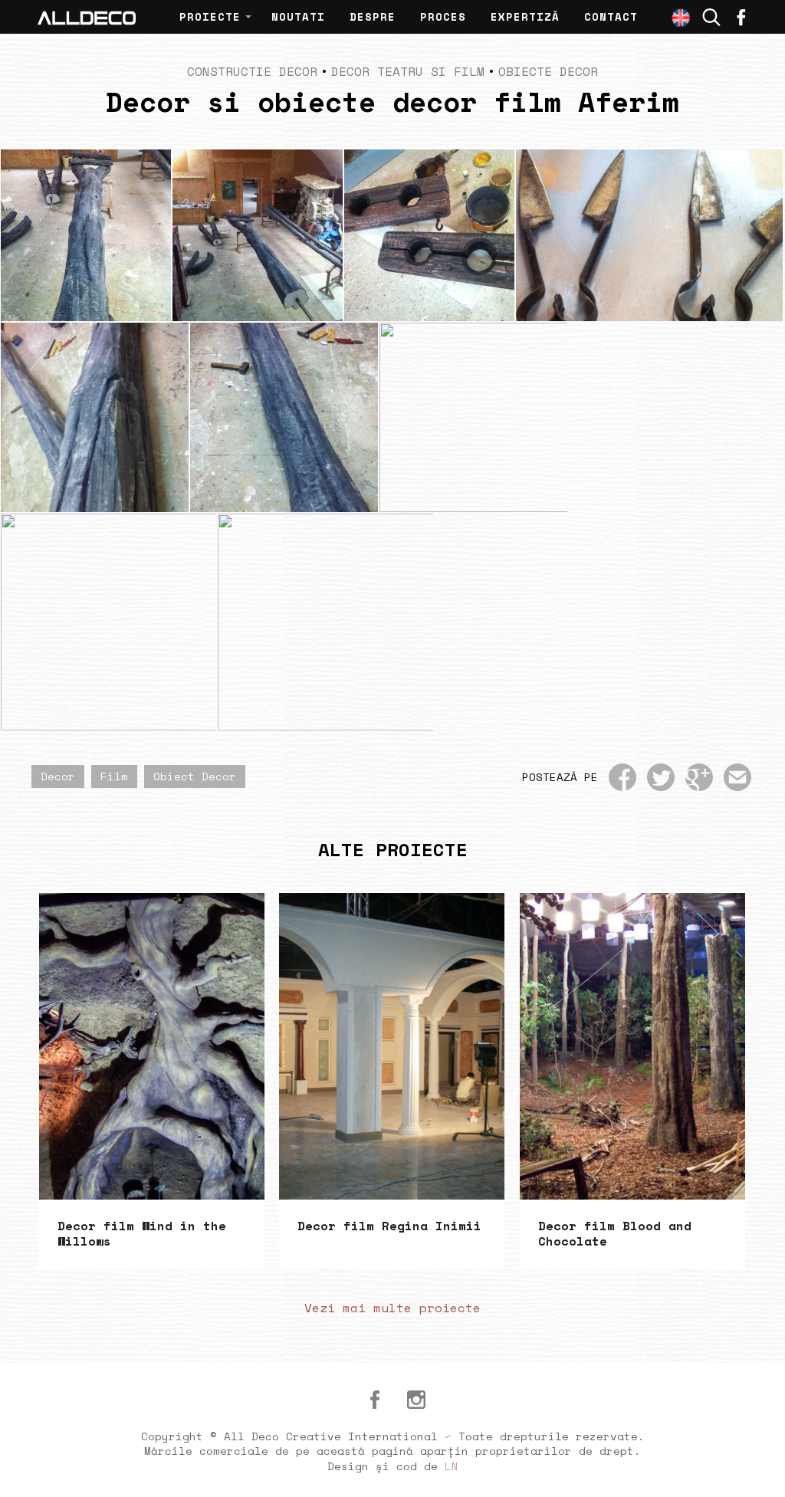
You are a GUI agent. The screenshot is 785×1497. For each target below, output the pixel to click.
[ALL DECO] (86, 17)
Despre (373, 16)
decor (58, 776)
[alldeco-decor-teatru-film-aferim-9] (257, 235)
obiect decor (194, 776)
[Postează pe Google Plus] (699, 777)
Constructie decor (252, 71)
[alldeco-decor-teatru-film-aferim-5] (284, 417)
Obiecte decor (548, 71)
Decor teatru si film (407, 71)
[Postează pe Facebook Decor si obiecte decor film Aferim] (622, 777)
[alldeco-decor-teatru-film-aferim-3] (676, 417)
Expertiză (525, 16)
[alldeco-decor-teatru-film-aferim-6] (95, 417)
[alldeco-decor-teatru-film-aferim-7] (649, 235)
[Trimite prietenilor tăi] (737, 777)
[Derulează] (756, 1468)
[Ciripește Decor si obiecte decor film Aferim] (661, 777)
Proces (443, 16)
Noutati (298, 16)
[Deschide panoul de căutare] (711, 17)
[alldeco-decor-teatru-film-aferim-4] (473, 417)
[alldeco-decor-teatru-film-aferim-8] (429, 235)
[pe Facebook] (741, 17)
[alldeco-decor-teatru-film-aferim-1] (325, 622)
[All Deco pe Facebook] (375, 1399)
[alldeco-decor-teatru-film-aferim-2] (108, 622)
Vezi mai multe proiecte (392, 1307)
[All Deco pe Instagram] (416, 1399)
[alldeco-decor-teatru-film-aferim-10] (86, 235)
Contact (611, 16)
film (114, 776)
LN (451, 1466)
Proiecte (210, 16)
